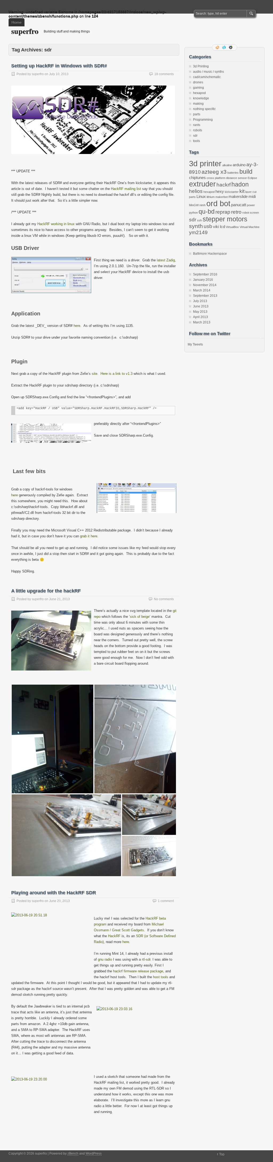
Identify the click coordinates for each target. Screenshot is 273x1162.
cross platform (216, 178)
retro (236, 212)
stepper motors (225, 219)
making (198, 103)
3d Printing (201, 66)
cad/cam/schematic (207, 77)
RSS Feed (217, 47)
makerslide (238, 196)
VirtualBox (232, 227)
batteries (233, 172)
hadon (240, 184)
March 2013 (201, 322)
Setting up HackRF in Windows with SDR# (59, 65)
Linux (201, 196)
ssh (199, 220)
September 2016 (205, 274)
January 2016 (203, 280)
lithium (211, 196)
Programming (203, 119)
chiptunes (197, 177)
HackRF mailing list (126, 189)
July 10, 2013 (59, 74)
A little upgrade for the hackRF (46, 591)
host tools (160, 977)
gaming (198, 88)
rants (196, 125)
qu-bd (207, 211)
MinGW (194, 205)
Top (221, 1154)
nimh (202, 205)
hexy (219, 191)
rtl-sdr (146, 959)
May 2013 (200, 312)
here (77, 326)
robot (245, 212)
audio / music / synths (208, 72)
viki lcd (219, 226)
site (94, 374)
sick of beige (140, 617)
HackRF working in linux (56, 224)
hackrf (223, 185)
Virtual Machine (249, 227)
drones (198, 82)
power (251, 205)
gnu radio (105, 959)
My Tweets (195, 344)
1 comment (166, 901)
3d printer (205, 163)
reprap (222, 212)
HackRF (115, 936)
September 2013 (205, 296)
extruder (202, 184)
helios (196, 191)
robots (197, 130)
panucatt (238, 204)
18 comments (164, 74)
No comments (164, 599)
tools (196, 141)
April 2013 (200, 317)
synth (196, 226)
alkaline (227, 165)
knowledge (201, 98)
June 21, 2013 (59, 599)
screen (254, 212)
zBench (72, 1153)
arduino (239, 164)
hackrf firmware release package (138, 971)
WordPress (94, 1153)
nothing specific (204, 109)
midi (252, 196)
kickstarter (232, 191)
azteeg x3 (214, 172)
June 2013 (200, 306)
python (193, 212)
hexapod (199, 93)
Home (16, 22)
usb (208, 226)
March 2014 (201, 290)
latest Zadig (166, 260)
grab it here (88, 536)
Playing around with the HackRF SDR (53, 892)
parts (196, 114)
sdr (195, 135)
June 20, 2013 (59, 901)
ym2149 (198, 232)
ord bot (218, 203)
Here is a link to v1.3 (117, 374)
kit (241, 191)
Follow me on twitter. (224, 47)
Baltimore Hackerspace (210, 253)
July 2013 (200, 301)
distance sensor (236, 178)
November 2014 (204, 285)
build (245, 171)
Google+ (231, 47)
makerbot (221, 196)
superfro (24, 31)
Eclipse (252, 178)
